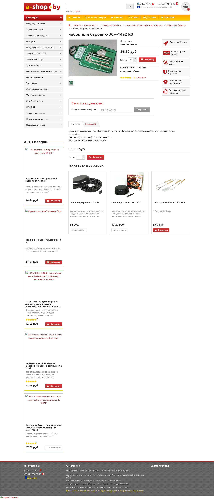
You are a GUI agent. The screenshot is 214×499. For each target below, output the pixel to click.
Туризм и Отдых (34, 65)
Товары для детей (34, 29)
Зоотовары (31, 83)
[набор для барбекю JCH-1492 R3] (92, 58)
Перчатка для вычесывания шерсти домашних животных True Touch (43, 366)
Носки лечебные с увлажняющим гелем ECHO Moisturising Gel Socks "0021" (43, 427)
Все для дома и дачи (35, 23)
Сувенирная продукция (37, 89)
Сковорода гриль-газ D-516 (126, 202)
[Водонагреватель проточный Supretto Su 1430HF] (43, 151)
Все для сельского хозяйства (40, 47)
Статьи (134, 17)
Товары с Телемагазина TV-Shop (91, 490)
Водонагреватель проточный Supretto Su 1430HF (41, 179)
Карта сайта (31, 477)
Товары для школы (35, 113)
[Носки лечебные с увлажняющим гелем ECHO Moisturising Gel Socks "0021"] (43, 399)
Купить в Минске (72, 490)
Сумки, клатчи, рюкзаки (37, 118)
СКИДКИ (30, 107)
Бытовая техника (34, 77)
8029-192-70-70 (144, 3)
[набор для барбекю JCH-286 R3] (171, 185)
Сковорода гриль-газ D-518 (84, 202)
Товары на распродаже (37, 35)
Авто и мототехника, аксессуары (41, 71)
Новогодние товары (35, 124)
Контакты (169, 17)
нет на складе (53, 447)
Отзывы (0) (90, 124)
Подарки (30, 41)
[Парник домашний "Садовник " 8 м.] (43, 211)
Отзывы (118, 17)
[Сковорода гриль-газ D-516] (129, 185)
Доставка (151, 17)
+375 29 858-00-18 (166, 3)
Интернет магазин (126, 490)
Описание (75, 124)
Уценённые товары (35, 95)
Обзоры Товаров (97, 17)
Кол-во (123, 59)
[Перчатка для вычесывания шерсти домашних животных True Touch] (43, 336)
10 (37, 319)
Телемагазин (139, 490)
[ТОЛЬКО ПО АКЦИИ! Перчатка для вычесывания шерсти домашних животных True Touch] (43, 276)
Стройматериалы (34, 101)
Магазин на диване (111, 490)
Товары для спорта (35, 59)
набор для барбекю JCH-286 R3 (170, 202)
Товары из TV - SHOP (36, 53)
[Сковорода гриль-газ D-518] (88, 185)
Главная (76, 17)
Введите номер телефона (83, 109)
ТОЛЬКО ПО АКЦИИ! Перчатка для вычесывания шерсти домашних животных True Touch (42, 304)
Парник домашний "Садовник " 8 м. (43, 241)
